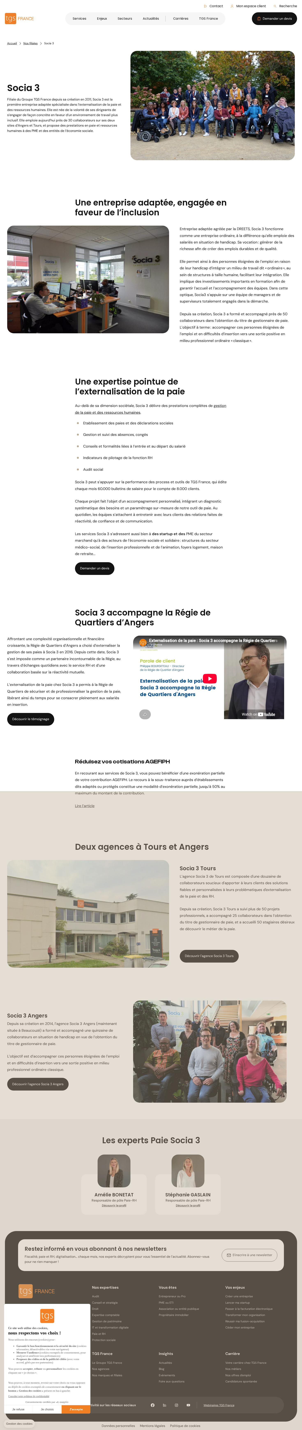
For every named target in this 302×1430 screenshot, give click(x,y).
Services (79, 18)
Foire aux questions (171, 1381)
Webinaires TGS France (219, 1405)
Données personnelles (118, 1426)
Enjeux (102, 18)
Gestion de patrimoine (107, 1321)
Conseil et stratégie (105, 1302)
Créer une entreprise (239, 1296)
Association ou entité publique (179, 1309)
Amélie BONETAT (114, 1195)
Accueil (12, 43)
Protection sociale (104, 1340)
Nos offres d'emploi (238, 1375)
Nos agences (100, 1369)
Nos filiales (30, 43)
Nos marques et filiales (107, 1375)
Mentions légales (152, 1426)
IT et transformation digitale (110, 1327)
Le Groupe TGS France (107, 1363)
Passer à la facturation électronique (249, 1309)
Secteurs (125, 18)
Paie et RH (99, 1334)
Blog (161, 1369)
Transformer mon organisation (245, 1315)
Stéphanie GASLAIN (188, 1195)
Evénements (167, 1375)
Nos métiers (233, 1369)
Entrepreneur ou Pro (172, 1296)
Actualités (151, 18)
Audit (95, 1296)
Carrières (180, 18)
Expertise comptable (106, 1315)
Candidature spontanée (241, 1381)
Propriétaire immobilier (174, 1315)
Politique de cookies (185, 1426)
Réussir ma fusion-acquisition (245, 1321)
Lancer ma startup (237, 1302)
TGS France (208, 18)
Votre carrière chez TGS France (245, 1363)
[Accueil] (36, 1292)
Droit (95, 1309)
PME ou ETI (166, 1302)
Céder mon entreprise (240, 1327)
